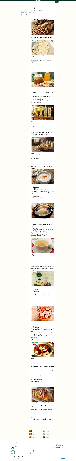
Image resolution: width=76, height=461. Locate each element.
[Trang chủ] (20, 6)
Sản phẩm (19, 3)
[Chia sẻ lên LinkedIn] (54, 15)
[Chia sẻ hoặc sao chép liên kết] (55, 15)
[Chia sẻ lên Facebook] (51, 15)
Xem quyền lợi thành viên (56, 447)
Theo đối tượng (27, 3)
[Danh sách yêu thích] (42, 2)
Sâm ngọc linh (30, 452)
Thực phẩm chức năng (31, 450)
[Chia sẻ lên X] (52, 15)
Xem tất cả (30, 453)
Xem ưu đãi (62, 447)
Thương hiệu (31, 3)
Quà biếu (35, 3)
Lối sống (41, 10)
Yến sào (30, 449)
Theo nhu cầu (23, 3)
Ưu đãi (37, 3)
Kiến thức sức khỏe (42, 3)
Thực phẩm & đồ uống (31, 451)
